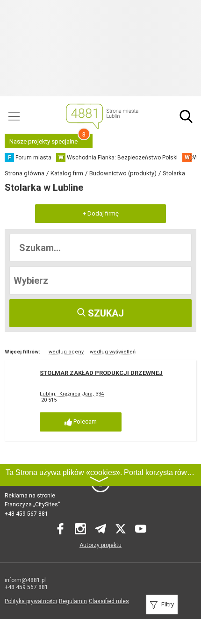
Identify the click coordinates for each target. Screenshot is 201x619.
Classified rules (109, 601)
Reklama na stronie (30, 495)
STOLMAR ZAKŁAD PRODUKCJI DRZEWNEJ (101, 372)
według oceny (66, 352)
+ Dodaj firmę (101, 213)
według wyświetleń (113, 352)
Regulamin (73, 601)
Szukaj (105, 313)
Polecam (84, 421)
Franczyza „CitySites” (32, 504)
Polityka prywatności (31, 601)
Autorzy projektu (100, 545)
